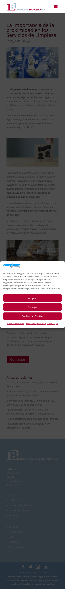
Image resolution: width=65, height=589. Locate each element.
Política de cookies (15, 323)
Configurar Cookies (33, 316)
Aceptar (32, 298)
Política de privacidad (36, 323)
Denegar (32, 307)
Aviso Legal (52, 323)
